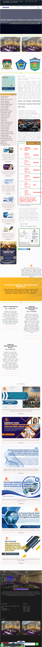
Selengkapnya (8, 161)
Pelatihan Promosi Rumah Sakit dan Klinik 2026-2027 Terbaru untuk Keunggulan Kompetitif (8, 220)
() (35, 113)
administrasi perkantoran (24, 87)
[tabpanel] (29, 174)
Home (12, 6)
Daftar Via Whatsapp (11, 328)
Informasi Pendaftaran (25, 205)
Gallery (38, 7)
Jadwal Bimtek (32, 6)
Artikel (38, 6)
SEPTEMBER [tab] (30, 143)
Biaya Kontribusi (24, 223)
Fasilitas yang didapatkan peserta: (28, 226)
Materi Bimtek (25, 6)
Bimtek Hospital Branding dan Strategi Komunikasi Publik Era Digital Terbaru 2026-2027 (8, 172)
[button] (29, 205)
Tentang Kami (18, 6)
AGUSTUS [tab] (22, 143)
